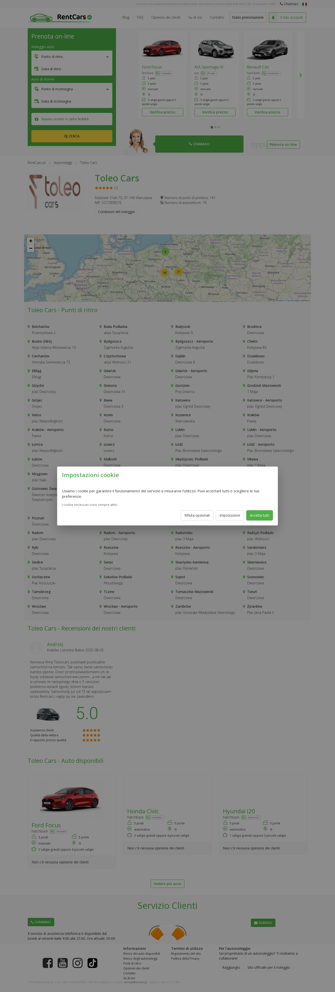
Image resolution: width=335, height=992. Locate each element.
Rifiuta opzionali (197, 515)
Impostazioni (229, 515)
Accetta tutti (259, 515)
